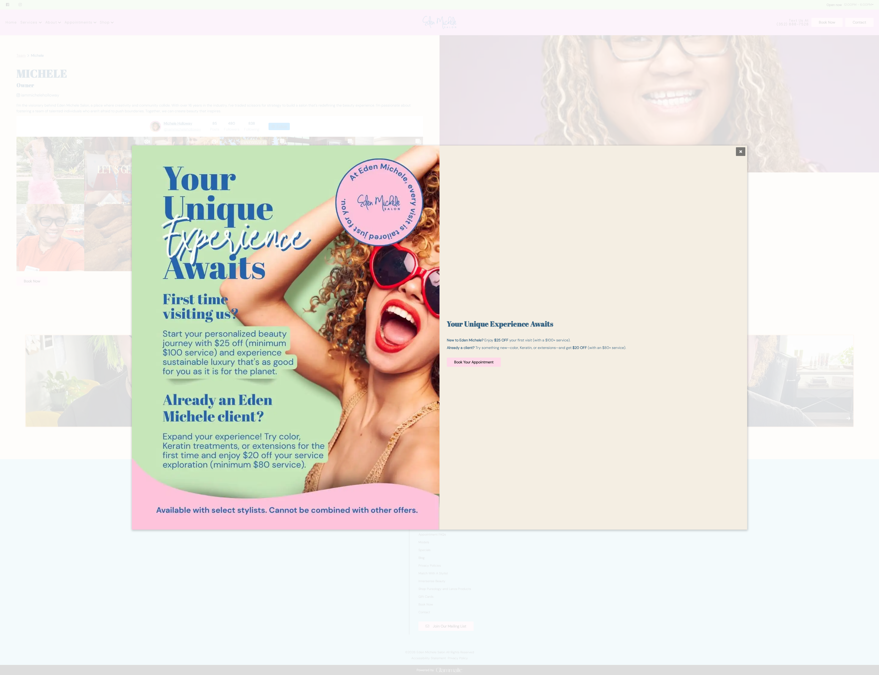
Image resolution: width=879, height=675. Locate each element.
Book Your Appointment (474, 362)
